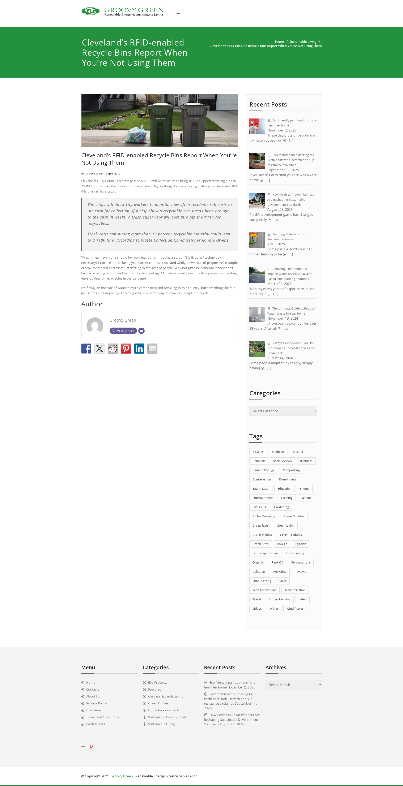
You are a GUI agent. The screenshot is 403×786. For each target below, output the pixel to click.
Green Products (291, 535)
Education (284, 489)
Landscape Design (265, 553)
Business (306, 461)
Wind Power (295, 608)
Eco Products (157, 682)
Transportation (295, 590)
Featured (154, 689)
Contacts (92, 689)
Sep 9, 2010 (113, 173)
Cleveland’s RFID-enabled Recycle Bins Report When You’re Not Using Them (159, 158)
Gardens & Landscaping (165, 696)
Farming (287, 498)
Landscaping (295, 553)
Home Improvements (164, 710)
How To (282, 544)
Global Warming (264, 516)
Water (274, 608)
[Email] (141, 331)
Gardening (281, 507)
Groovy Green (94, 173)
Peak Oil (277, 562)
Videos (257, 608)
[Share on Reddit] (113, 349)
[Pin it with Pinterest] (126, 349)
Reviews (300, 572)
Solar (283, 581)
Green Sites (261, 544)
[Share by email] (152, 349)
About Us (93, 696)
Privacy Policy (96, 703)
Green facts (261, 525)
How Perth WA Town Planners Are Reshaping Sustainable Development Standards (232, 719)
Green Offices (158, 703)
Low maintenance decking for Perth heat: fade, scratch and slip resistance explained (228, 698)
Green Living (285, 525)
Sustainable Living (302, 41)
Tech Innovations (264, 590)
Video (302, 599)
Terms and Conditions (102, 717)
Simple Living (262, 581)
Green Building (294, 516)
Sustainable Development (167, 717)
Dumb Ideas (287, 479)
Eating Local (261, 489)
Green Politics (262, 535)
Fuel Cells (259, 507)
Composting (291, 470)
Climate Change (264, 470)
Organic (258, 562)
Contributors (95, 724)
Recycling (280, 572)
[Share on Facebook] (86, 349)
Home (279, 41)
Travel (257, 599)
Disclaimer (94, 710)
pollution (259, 572)
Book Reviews (282, 461)
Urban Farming (279, 599)
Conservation (262, 479)
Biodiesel (278, 452)
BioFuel (298, 452)
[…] (290, 140)
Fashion (306, 498)
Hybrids (300, 544)
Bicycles (258, 452)
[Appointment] (123, 11)
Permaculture (300, 562)
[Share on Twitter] (99, 349)
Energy (304, 489)
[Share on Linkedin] (139, 349)
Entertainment (263, 498)
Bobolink (259, 461)
